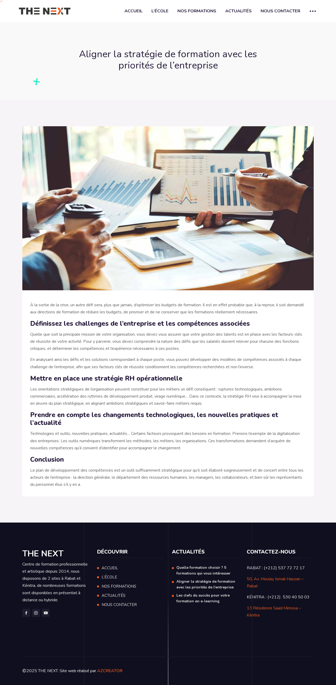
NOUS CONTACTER (280, 11)
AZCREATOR (110, 671)
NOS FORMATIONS (196, 11)
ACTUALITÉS (238, 11)
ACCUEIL (133, 11)
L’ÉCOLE (160, 11)
